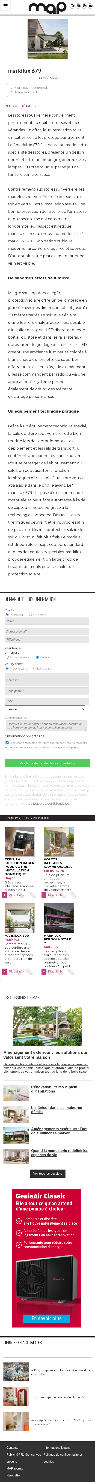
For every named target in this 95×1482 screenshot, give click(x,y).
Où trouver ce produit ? (32, 88)
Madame (39, 615)
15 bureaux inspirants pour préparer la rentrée (57, 1397)
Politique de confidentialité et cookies (63, 1458)
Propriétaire (18, 668)
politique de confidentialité (48, 803)
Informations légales (57, 1447)
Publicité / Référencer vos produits (23, 1458)
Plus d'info (16, 895)
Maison (44, 657)
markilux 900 (17, 935)
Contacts (12, 1447)
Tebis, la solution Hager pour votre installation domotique (19, 866)
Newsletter (13, 1475)
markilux (50, 77)
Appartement (19, 657)
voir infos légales (66, 747)
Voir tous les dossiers (47, 1173)
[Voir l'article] (16, 1380)
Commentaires (16, 717)
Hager (10, 878)
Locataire (44, 668)
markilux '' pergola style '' (57, 939)
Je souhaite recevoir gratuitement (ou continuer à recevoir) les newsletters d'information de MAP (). (46, 745)
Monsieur (16, 615)
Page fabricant (26, 92)
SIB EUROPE (54, 870)
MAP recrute (14, 1468)
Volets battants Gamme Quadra (58, 862)
